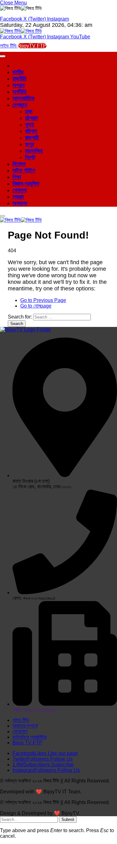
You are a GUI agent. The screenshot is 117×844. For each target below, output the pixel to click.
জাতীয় (17, 72)
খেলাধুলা (19, 190)
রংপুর (29, 144)
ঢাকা (28, 111)
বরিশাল (31, 131)
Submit (67, 819)
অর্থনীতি (19, 92)
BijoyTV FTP (32, 45)
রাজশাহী (32, 138)
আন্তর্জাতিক (23, 98)
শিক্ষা (16, 177)
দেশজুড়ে (19, 105)
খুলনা (29, 124)
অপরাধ (18, 85)
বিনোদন (19, 164)
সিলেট (30, 157)
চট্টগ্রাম (31, 118)
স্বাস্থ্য (18, 197)
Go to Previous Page (43, 300)
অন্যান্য (19, 203)
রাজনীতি (19, 79)
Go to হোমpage (35, 305)
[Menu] (2, 216)
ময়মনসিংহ (34, 151)
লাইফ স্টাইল (23, 170)
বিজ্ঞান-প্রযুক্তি (25, 183)
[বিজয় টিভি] (21, 31)
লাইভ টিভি (9, 45)
